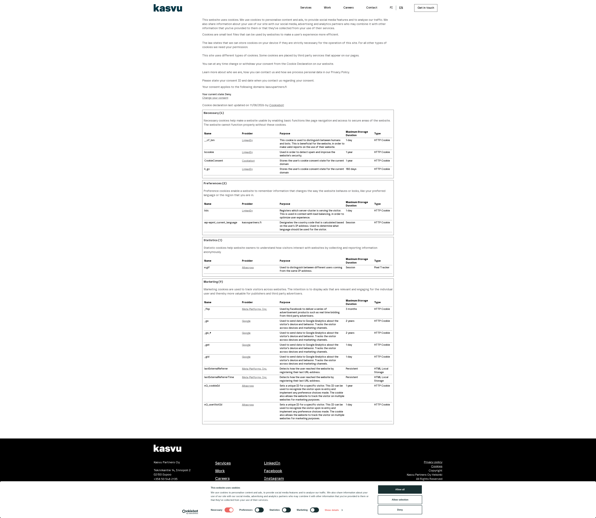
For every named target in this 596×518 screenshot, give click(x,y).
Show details (332, 510)
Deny (400, 509)
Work (327, 7)
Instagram (274, 478)
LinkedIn (247, 140)
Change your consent (215, 98)
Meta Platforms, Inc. (254, 309)
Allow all (400, 489)
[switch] (259, 509)
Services (306, 7)
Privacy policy (433, 462)
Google (246, 321)
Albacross (248, 267)
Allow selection (400, 499)
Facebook (273, 471)
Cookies (436, 466)
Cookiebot (276, 105)
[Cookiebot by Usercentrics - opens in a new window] (190, 512)
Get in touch (426, 8)
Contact (371, 7)
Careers (348, 7)
